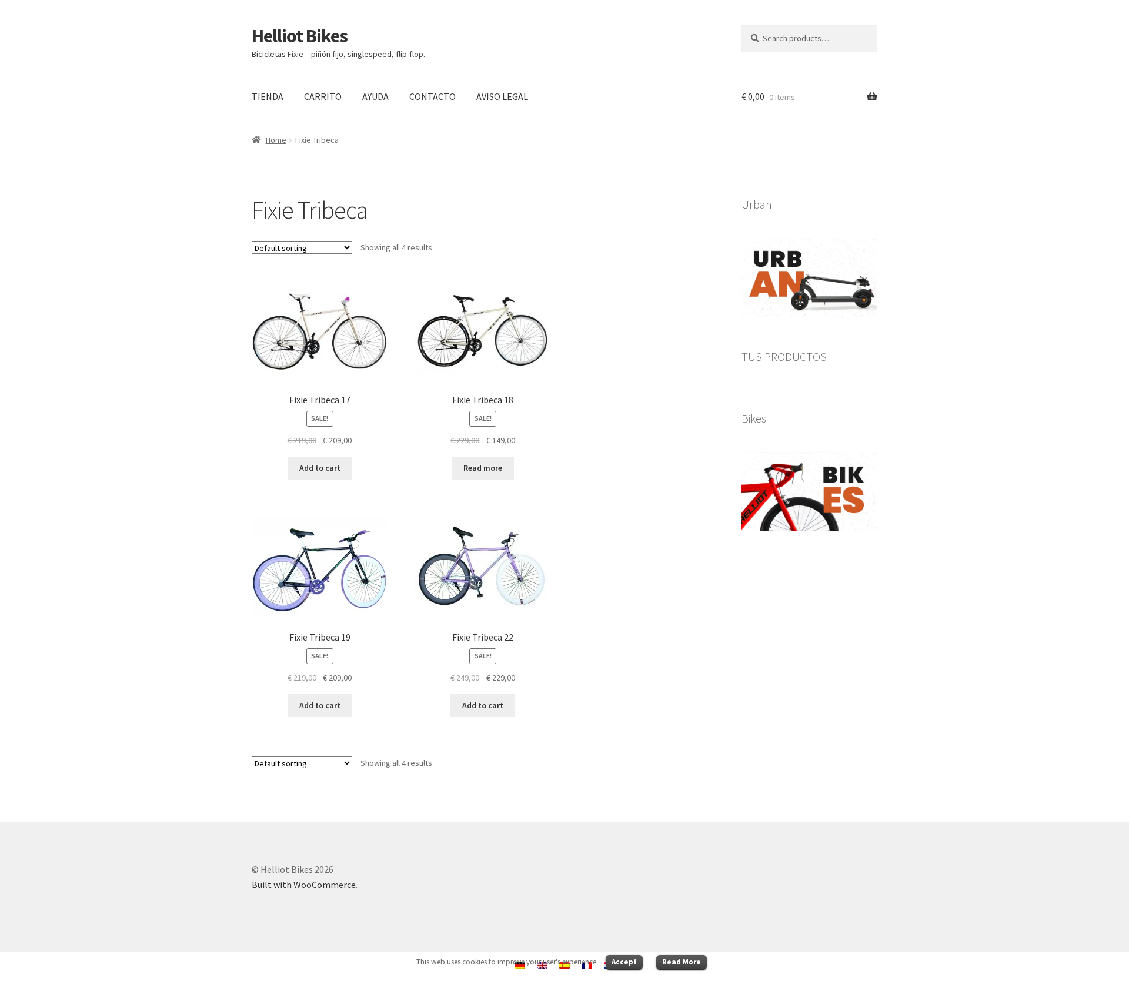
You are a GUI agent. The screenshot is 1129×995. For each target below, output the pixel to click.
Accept (624, 962)
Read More (681, 962)
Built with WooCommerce (304, 884)
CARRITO (323, 96)
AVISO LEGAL (502, 96)
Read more (482, 468)
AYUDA (375, 96)
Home (276, 140)
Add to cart (319, 468)
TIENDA (267, 96)
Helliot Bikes (300, 36)
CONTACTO (432, 96)
